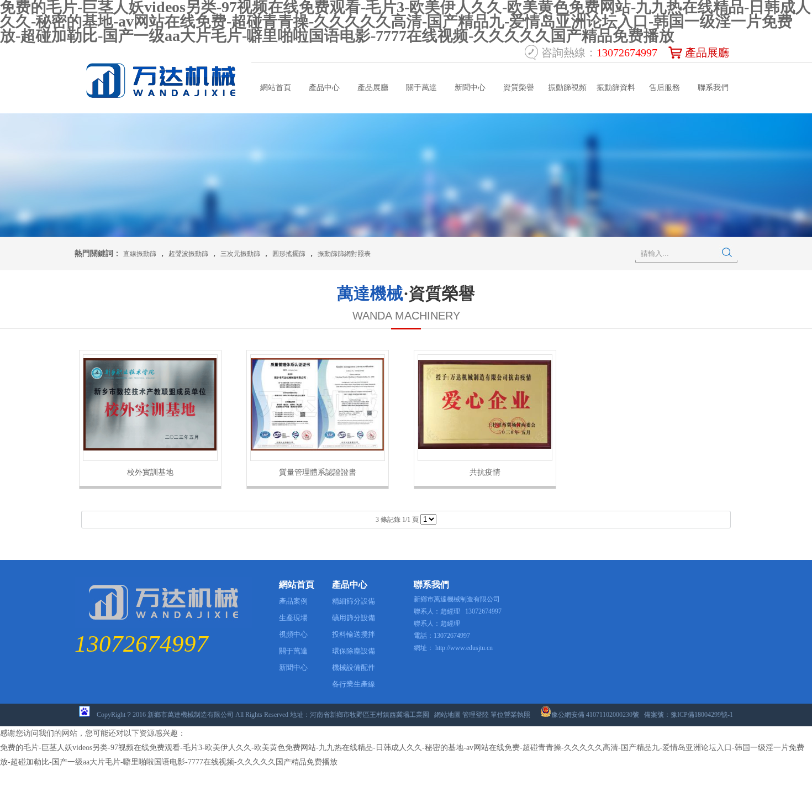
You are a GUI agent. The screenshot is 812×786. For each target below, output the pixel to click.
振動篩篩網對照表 (344, 254)
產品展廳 (707, 52)
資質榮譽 (518, 87)
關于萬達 (421, 87)
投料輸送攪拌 (353, 634)
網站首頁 (275, 87)
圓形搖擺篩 (288, 254)
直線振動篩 (139, 254)
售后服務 (664, 87)
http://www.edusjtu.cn (464, 648)
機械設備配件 (353, 667)
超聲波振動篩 (188, 254)
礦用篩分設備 (353, 618)
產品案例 (293, 601)
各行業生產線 (353, 684)
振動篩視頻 (567, 87)
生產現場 (293, 618)
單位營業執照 (510, 715)
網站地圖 (447, 715)
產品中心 (324, 87)
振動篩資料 (616, 87)
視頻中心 (293, 634)
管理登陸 (475, 715)
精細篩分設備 (353, 601)
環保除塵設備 (353, 651)
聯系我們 (713, 87)
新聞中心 (470, 87)
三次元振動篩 (240, 254)
